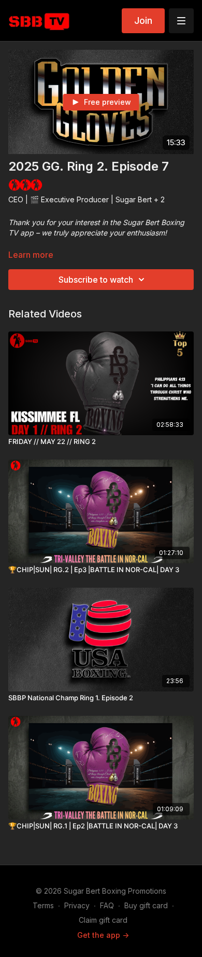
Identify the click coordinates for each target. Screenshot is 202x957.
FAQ (107, 905)
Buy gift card (146, 905)
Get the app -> (103, 935)
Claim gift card (103, 920)
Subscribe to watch (96, 279)
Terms (43, 905)
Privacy (77, 905)
